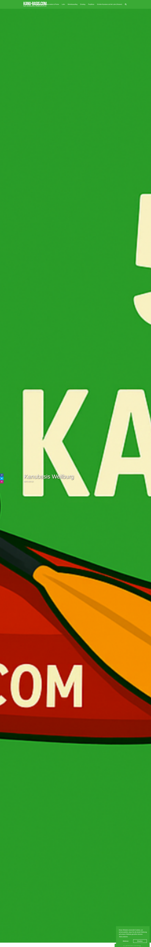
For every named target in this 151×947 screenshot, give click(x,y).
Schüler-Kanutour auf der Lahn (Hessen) (109, 4)
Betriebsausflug (72, 4)
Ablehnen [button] (126, 941)
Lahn (63, 4)
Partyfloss (91, 4)
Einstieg (82, 4)
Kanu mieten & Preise (52, 4)
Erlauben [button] (140, 941)
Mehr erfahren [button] (123, 936)
